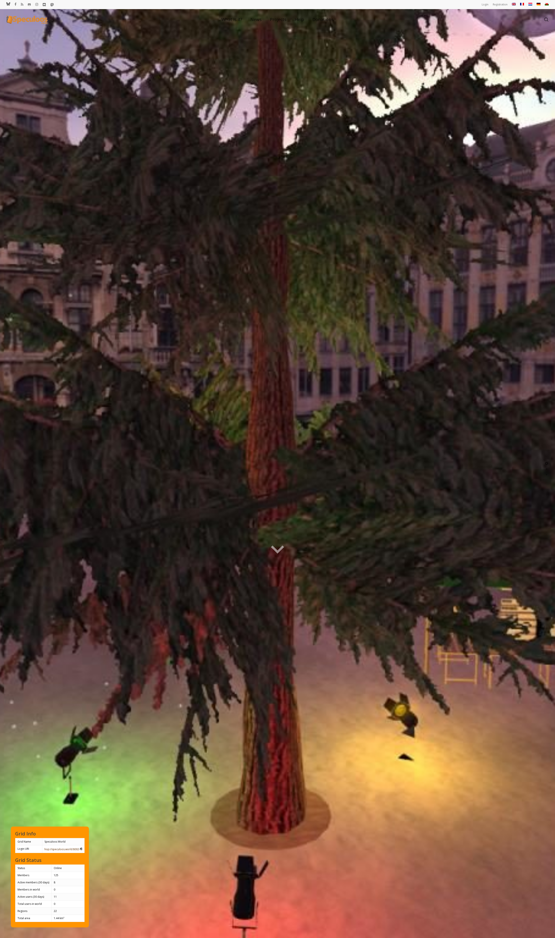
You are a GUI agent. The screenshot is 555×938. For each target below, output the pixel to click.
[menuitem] (514, 4)
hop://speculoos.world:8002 (61, 849)
